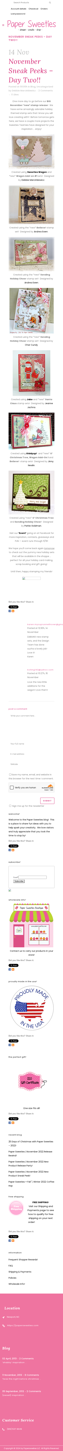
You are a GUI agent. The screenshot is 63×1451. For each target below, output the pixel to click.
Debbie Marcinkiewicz (24, 90)
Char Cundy (31, 344)
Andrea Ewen (41, 231)
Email (15, 877)
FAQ (11, 1265)
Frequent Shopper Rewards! (23, 1259)
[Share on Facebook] (10, 611)
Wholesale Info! (17, 1283)
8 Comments (32, 1375)
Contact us (16, 950)
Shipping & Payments (20, 1271)
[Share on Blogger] (13, 611)
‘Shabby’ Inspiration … (14, 1362)
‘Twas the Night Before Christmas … (21, 1378)
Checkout (33, 8)
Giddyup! (31, 453)
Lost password (18, 13)
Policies (12, 1277)
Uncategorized (45, 86)
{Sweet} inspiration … (14, 1395)
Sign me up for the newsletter (28, 805)
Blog (32, 86)
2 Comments (45, 90)
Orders (44, 8)
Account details (18, 8)
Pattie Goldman (32, 525)
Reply (42, 632)
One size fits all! (31, 1108)
